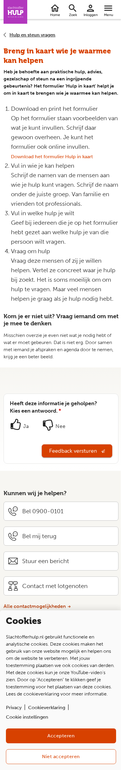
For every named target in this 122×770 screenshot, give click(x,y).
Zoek (73, 15)
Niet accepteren (61, 756)
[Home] (15, 12)
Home (55, 15)
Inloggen (91, 15)
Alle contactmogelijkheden (35, 606)
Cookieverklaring (46, 707)
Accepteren (61, 736)
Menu (108, 15)
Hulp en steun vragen (32, 35)
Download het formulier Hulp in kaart (52, 156)
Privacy (14, 707)
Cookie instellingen (27, 717)
